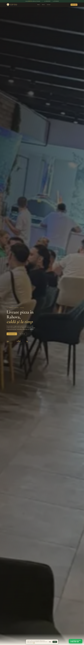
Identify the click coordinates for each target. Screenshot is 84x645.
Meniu (38, 4)
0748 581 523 (47, 1)
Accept (54, 641)
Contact (48, 4)
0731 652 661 (56, 1)
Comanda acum (11, 333)
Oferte (43, 4)
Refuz (50, 641)
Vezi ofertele (22, 333)
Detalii (34, 642)
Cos (74, 4)
